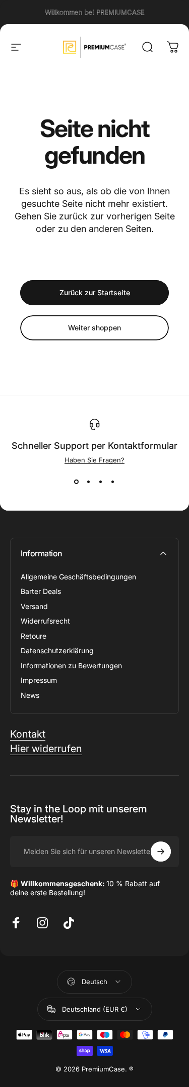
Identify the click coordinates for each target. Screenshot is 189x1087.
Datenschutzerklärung (57, 650)
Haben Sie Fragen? (94, 460)
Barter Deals (41, 591)
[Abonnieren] (161, 851)
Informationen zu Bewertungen (71, 665)
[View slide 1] (77, 482)
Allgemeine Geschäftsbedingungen (78, 576)
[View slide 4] (113, 482)
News (30, 695)
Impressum (39, 680)
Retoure (33, 636)
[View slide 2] (89, 482)
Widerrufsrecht (45, 621)
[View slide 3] (101, 482)
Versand (34, 606)
